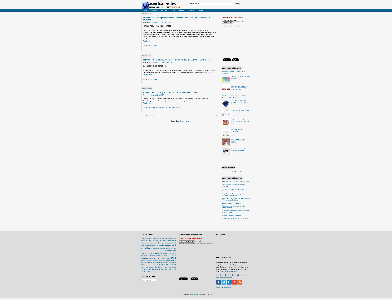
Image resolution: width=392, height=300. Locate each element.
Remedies (191, 10)
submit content (221, 277)
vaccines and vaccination (150, 269)
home (218, 275)
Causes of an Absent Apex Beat (240, 110)
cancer (162, 241)
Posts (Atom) (184, 121)
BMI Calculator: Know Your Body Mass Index (235, 181)
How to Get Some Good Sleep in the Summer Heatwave (240, 149)
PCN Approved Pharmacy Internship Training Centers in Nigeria (239, 102)
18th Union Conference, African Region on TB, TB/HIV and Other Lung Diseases (178, 60)
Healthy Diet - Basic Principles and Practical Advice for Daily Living (235, 96)
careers (168, 241)
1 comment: (167, 22)
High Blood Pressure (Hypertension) (237, 130)
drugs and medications (160, 248)
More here (236, 171)
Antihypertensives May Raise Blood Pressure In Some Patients (170, 93)
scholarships (149, 267)
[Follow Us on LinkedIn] (229, 284)
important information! (229, 271)
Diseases (154, 10)
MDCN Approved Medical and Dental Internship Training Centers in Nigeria (239, 87)
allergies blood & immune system (152, 238)
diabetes (170, 243)
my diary (154, 45)
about (223, 275)
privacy (235, 275)
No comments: (168, 62)
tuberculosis (172, 267)
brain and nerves (153, 241)
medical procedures (159, 260)
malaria (168, 258)
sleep (165, 267)
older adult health (152, 265)
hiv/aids (168, 253)
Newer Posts (148, 115)
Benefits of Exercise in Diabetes (231, 203)
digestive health (155, 246)
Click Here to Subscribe (187, 241)
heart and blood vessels (173, 107)
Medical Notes (193, 294)
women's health (166, 269)
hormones (151, 255)
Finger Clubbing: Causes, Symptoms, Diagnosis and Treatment (238, 140)
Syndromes (164, 10)
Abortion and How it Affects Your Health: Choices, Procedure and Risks (240, 121)
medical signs (171, 260)
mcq (173, 257)
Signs (173, 10)
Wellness (181, 10)
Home (145, 10)
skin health (158, 267)
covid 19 (163, 243)
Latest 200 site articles (223, 287)
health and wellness (157, 107)
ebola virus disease (152, 251)
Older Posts (212, 115)
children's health (154, 243)
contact (229, 277)
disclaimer (242, 275)
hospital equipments (161, 255)
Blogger (209, 294)
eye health (162, 251)
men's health (159, 262)
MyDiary (201, 10)
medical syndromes (147, 262)
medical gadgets (146, 260)
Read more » (147, 41)
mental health (168, 262)
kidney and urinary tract (157, 258)
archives (229, 275)
